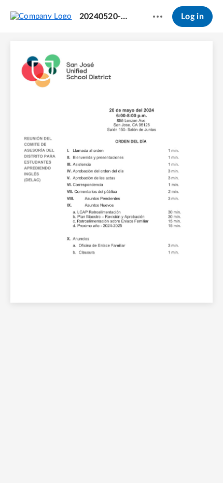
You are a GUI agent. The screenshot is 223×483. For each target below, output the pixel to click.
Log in (192, 16)
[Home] (41, 16)
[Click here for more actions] (157, 16)
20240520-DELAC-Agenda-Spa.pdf (106, 16)
